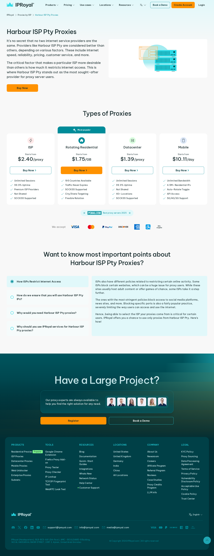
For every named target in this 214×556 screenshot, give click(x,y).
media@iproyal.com (118, 527)
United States (120, 451)
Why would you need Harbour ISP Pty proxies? (47, 312)
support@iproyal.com (60, 527)
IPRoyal (10, 15)
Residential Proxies (21, 451)
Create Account (183, 5)
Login (201, 5)
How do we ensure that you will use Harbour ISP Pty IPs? (50, 297)
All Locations (120, 475)
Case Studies (154, 479)
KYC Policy (187, 451)
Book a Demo (160, 5)
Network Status (88, 478)
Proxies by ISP (24, 15)
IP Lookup (50, 476)
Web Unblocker (19, 470)
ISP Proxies (17, 456)
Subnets (15, 479)
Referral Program (156, 470)
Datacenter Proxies (21, 461)
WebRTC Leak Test (55, 489)
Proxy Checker (53, 472)
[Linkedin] (32, 527)
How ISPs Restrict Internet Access (39, 281)
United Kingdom (122, 456)
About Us (152, 451)
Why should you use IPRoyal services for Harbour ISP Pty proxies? (50, 328)
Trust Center (188, 498)
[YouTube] (38, 527)
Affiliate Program (156, 465)
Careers (151, 461)
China (116, 470)
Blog (81, 451)
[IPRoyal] (20, 5)
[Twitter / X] (19, 527)
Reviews (151, 475)
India (116, 465)
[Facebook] (26, 527)
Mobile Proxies (19, 465)
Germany (118, 461)
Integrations (86, 469)
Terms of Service (190, 469)
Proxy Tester (52, 467)
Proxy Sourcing (189, 456)
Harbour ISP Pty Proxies (46, 15)
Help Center (85, 483)
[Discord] (13, 527)
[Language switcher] (143, 5)
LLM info (152, 492)
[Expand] (207, 540)
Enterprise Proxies (21, 475)
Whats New (85, 473)
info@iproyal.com (89, 527)
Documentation (88, 456)
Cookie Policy (189, 494)
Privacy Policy (189, 473)
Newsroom (153, 456)
